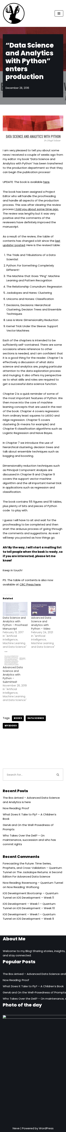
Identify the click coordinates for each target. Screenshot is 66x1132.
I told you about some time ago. (36, 209)
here (46, 182)
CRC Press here (30, 584)
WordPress (46, 1128)
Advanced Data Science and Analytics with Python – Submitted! (13, 675)
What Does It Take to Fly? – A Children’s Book (33, 986)
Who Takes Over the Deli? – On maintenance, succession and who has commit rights (29, 840)
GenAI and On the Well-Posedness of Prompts (34, 992)
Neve (16, 1128)
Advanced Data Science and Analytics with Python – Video (41, 623)
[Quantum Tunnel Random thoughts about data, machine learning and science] (14, 13)
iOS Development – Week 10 (36, 908)
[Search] (58, 775)
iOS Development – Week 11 (35, 897)
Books (18, 718)
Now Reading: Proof (16, 808)
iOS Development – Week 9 (35, 919)
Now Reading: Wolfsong (23, 887)
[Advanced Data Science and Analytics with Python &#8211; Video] (43, 609)
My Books (11, 725)
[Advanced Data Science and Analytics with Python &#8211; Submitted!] (15, 658)
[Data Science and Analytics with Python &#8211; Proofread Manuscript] (15, 609)
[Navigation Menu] (59, 13)
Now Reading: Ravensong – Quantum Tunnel (33, 883)
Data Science (35, 718)
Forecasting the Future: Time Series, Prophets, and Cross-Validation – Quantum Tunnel (32, 868)
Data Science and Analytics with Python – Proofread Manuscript (15, 623)
